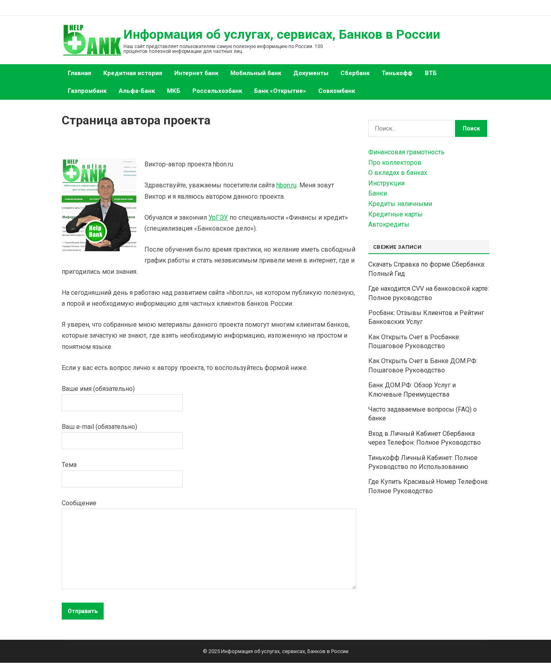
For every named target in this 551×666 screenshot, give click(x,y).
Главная (79, 73)
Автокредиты (388, 224)
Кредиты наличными (400, 204)
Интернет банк (196, 73)
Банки (377, 193)
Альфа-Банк (137, 91)
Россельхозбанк (217, 91)
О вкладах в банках (397, 172)
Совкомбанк (336, 91)
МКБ (173, 91)
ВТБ (431, 73)
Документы (310, 73)
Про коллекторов (395, 162)
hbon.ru (286, 185)
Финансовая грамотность (406, 152)
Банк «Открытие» (280, 91)
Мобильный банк (255, 73)
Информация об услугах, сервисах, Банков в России (281, 34)
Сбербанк (354, 73)
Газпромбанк (87, 91)
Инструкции (386, 183)
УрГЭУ (218, 217)
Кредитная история (132, 73)
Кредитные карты (395, 214)
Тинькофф (397, 73)
